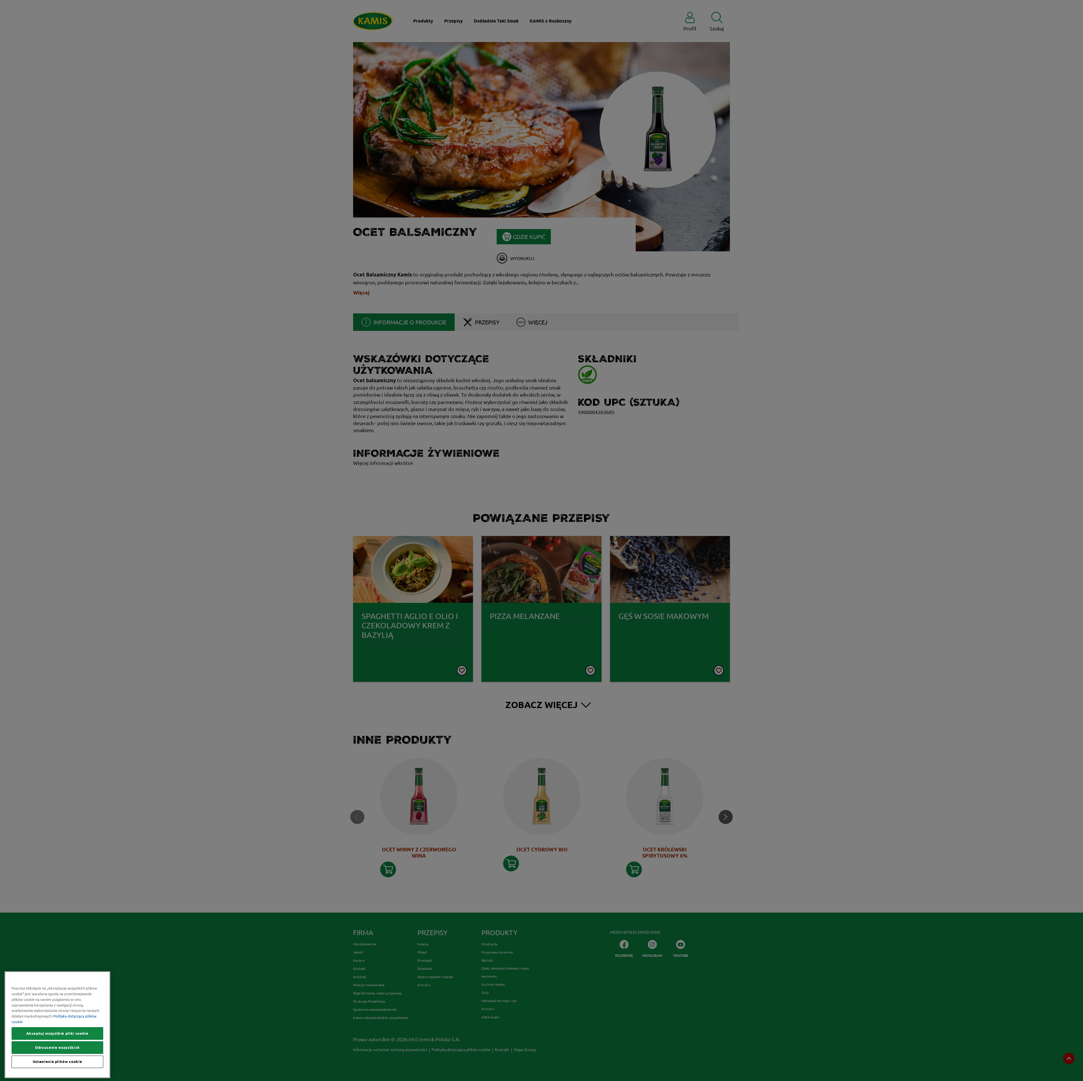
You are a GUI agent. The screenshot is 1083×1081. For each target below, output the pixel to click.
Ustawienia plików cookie (57, 1062)
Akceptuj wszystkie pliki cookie (57, 1033)
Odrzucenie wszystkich (57, 1047)
